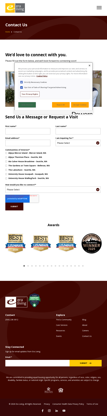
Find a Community (64, 319)
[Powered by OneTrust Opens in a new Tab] (81, 112)
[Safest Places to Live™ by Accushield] (34, 300)
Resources (60, 330)
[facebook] (42, 410)
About (84, 325)
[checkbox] (53, 166)
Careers (85, 330)
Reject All (61, 105)
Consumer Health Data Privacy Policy (68, 404)
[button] (24, 266)
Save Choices (27, 105)
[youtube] (64, 410)
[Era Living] (15, 8)
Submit (83, 363)
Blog (84, 319)
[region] (53, 88)
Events (59, 336)
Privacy (47, 404)
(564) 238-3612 (11, 319)
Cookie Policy (41, 76)
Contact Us (87, 336)
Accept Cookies (80, 105)
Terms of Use (92, 404)
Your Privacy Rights (30, 94)
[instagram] (49, 410)
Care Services (61, 325)
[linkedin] (56, 410)
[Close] (89, 65)
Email (8, 357)
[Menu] (99, 8)
